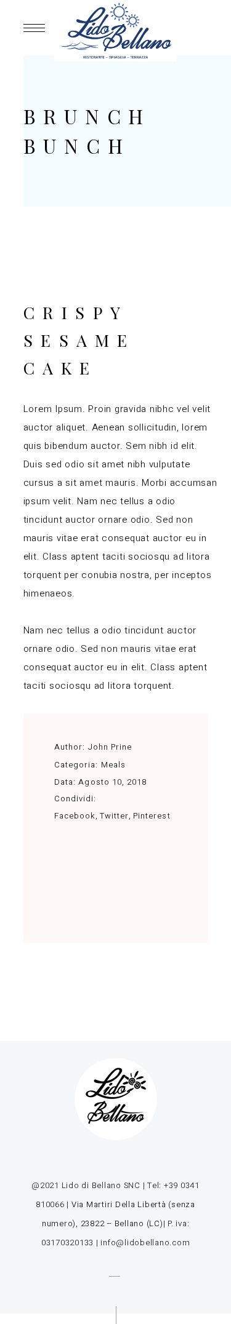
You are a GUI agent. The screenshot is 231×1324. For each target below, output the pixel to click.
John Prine (110, 747)
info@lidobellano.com (145, 1242)
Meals (113, 765)
